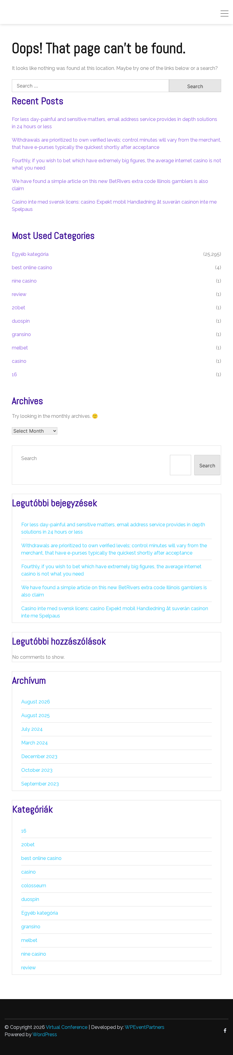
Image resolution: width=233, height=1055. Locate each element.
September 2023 (40, 784)
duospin (21, 321)
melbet (20, 348)
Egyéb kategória (30, 254)
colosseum (33, 885)
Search (29, 458)
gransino (21, 334)
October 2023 (36, 770)
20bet (18, 308)
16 (14, 374)
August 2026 (35, 702)
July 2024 (32, 729)
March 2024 (34, 743)
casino (19, 361)
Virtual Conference (66, 1027)
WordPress (44, 1034)
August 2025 (35, 715)
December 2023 (39, 756)
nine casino (24, 281)
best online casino (32, 267)
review (19, 294)
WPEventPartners (144, 1027)
